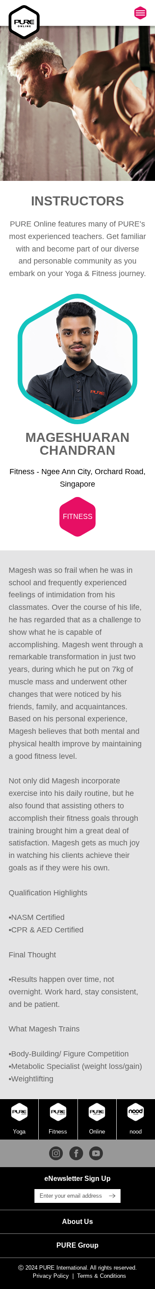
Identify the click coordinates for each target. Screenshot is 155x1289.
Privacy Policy (51, 1276)
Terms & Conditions (101, 1276)
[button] (77, 1222)
